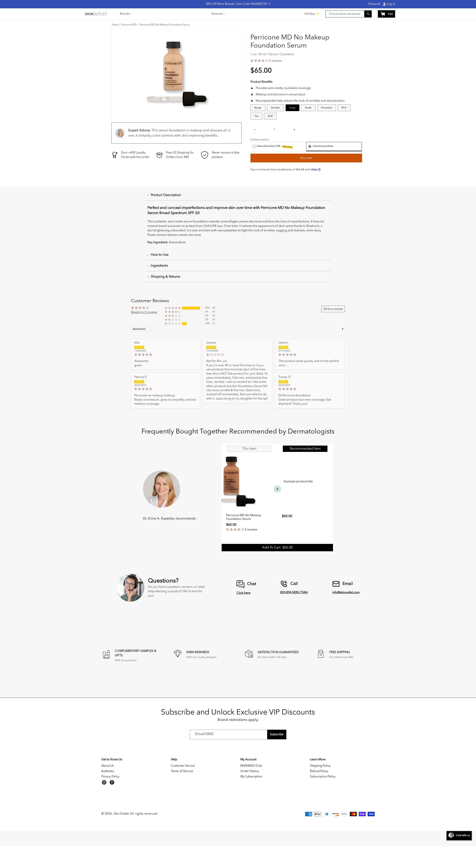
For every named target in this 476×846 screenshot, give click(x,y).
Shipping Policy (320, 765)
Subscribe (276, 734)
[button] (125, 14)
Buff (270, 116)
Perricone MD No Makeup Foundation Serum (164, 25)
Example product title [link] (298, 481)
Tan (256, 116)
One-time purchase (323, 146)
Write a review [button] (333, 308)
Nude (308, 107)
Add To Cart (277, 547)
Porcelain (326, 107)
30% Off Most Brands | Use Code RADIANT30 (237, 4)
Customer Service (183, 765)
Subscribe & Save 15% (274, 146)
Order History (249, 771)
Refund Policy (319, 771)
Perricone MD (129, 25)
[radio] (254, 146)
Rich (344, 107)
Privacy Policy (110, 776)
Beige (257, 107)
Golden (275, 107)
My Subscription (251, 776)
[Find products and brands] (368, 13)
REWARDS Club (251, 765)
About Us (107, 765)
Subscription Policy (322, 776)
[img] (165, 354)
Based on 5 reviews (144, 312)
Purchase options (259, 139)
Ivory (292, 107)
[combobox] (349, 13)
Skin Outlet (121, 813)
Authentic (107, 771)
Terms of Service (182, 771)
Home (115, 25)
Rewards (374, 4)
